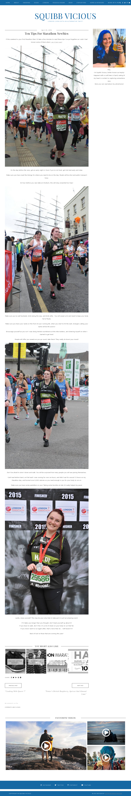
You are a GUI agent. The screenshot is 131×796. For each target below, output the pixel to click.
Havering (26, 2)
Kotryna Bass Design (113, 793)
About (16, 2)
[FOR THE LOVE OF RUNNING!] (15, 652)
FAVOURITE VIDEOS (65, 718)
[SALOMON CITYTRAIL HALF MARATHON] (78, 653)
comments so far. (12, 703)
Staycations (81, 2)
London (46, 2)
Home (8, 2)
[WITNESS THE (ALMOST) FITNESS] (36, 652)
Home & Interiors (97, 2)
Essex (36, 2)
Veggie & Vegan (59, 2)
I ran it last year (56, 42)
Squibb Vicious (65, 16)
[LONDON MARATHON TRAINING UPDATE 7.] (57, 652)
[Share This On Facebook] (11, 677)
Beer (71, 2)
